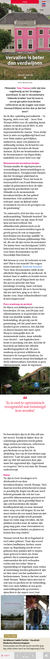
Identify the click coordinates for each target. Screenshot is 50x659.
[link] (44, 5)
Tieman (7, 166)
